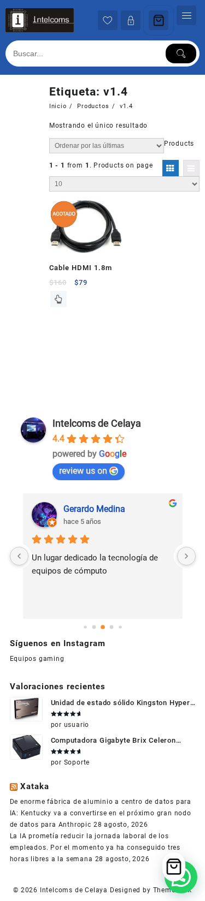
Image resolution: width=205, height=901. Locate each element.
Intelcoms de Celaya (96, 423)
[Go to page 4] (120, 626)
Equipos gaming (37, 659)
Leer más (58, 299)
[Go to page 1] (94, 627)
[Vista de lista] (191, 168)
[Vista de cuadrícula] (170, 168)
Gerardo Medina (94, 509)
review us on (83, 471)
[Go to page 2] (103, 627)
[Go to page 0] (85, 626)
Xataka (34, 786)
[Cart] (158, 20)
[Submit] (181, 53)
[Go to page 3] (111, 627)
